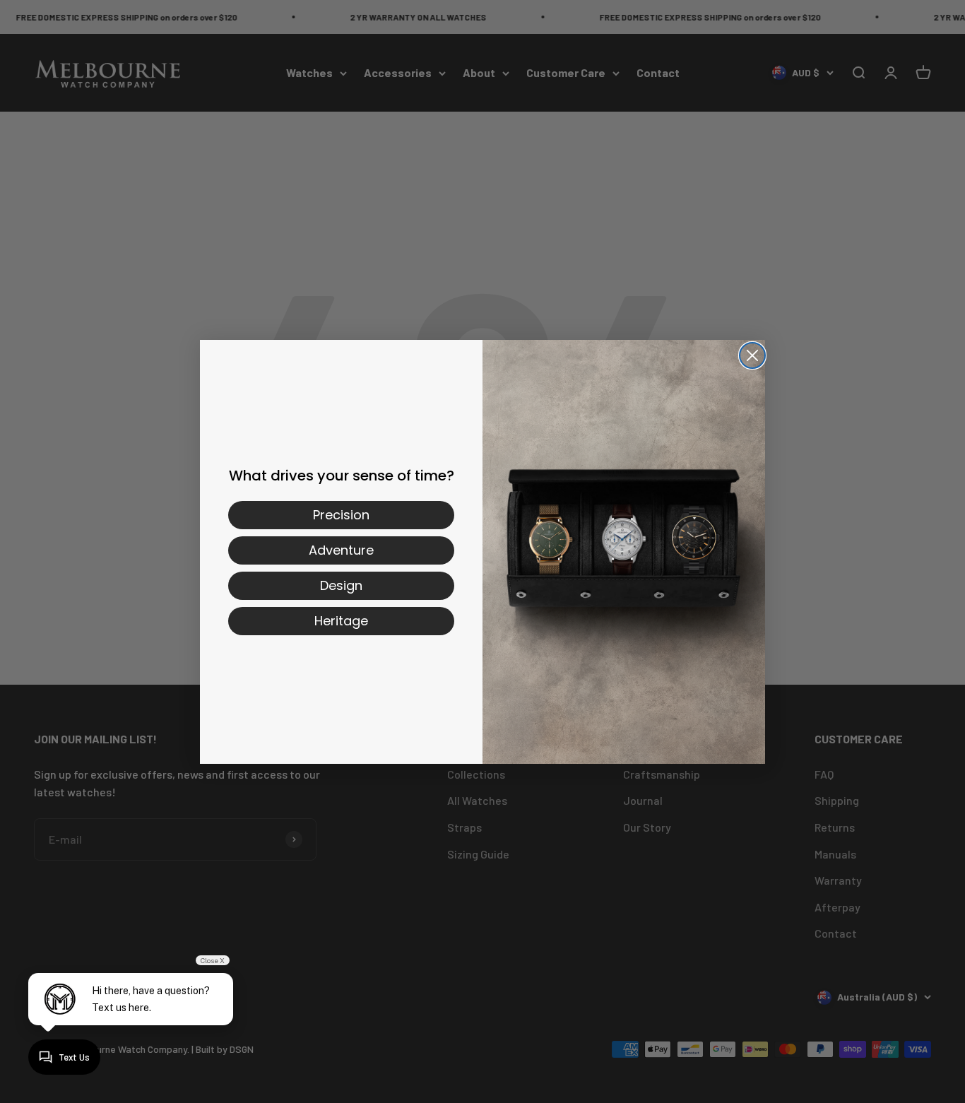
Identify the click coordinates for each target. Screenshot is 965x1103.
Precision (341, 515)
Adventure (341, 550)
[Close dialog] (752, 355)
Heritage (341, 621)
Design (341, 585)
